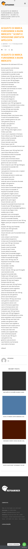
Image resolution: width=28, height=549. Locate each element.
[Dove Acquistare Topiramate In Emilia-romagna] (14, 454)
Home (5, 21)
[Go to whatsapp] (24, 544)
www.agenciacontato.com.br (14, 548)
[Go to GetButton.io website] (24, 547)
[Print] (12, 50)
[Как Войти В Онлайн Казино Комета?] (14, 381)
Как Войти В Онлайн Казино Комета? (14, 392)
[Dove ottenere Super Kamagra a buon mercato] (14, 405)
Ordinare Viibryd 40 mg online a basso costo (14, 441)
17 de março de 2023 (17, 44)
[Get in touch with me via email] (8, 361)
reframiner (5, 44)
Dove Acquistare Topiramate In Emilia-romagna (14, 465)
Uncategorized (11, 21)
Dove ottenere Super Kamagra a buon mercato (14, 416)
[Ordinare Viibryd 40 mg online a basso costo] (14, 429)
